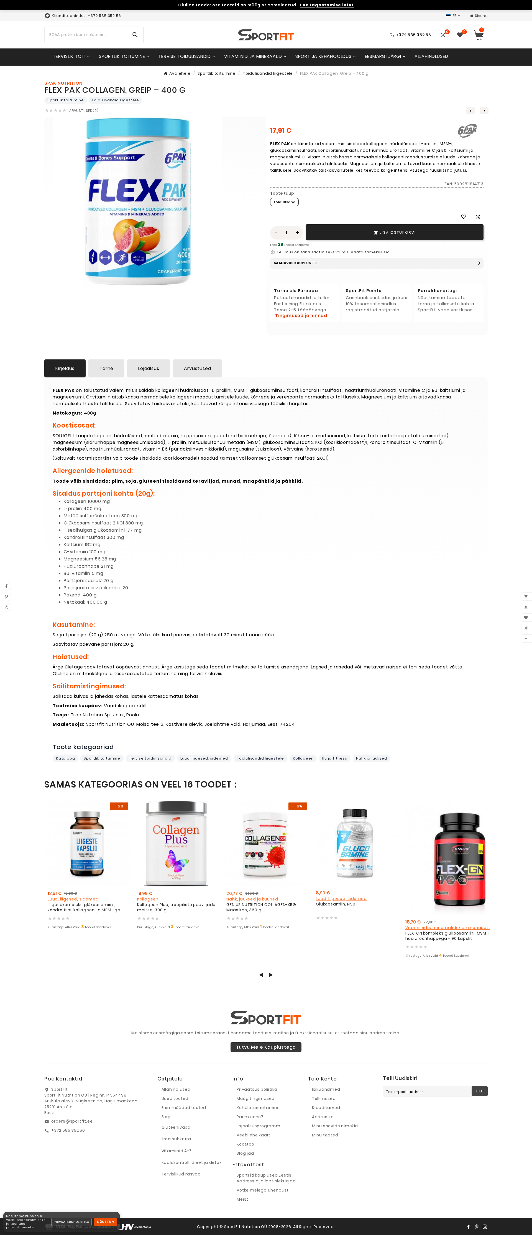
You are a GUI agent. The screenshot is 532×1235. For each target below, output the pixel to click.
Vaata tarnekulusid (370, 252)
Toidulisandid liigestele (115, 100)
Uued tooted (175, 1098)
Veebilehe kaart (253, 1135)
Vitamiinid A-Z (177, 1151)
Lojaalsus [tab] (148, 368)
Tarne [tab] (106, 368)
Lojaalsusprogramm (258, 1126)
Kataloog (65, 758)
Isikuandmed (326, 1089)
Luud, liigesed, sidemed (204, 758)
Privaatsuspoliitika (71, 1221)
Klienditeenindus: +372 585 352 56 (86, 15)
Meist (242, 1199)
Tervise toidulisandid (150, 758)
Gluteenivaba (176, 1127)
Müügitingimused (256, 1098)
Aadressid (323, 1117)
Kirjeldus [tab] (65, 368)
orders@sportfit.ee (72, 1121)
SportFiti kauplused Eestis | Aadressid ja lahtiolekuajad (266, 1178)
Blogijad (245, 1153)
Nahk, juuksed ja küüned (252, 899)
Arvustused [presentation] (197, 368)
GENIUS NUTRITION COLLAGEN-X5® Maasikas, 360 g (261, 907)
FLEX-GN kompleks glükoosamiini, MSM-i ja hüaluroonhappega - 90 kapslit (450, 936)
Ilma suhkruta (176, 1139)
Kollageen (303, 758)
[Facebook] (468, 1226)
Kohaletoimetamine (258, 1107)
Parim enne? (250, 1117)
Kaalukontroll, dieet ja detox (192, 1162)
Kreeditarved (326, 1107)
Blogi (167, 1117)
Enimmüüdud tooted (184, 1107)
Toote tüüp (282, 193)
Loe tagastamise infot (327, 5)
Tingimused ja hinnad (301, 315)
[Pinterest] (476, 1226)
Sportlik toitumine (65, 100)
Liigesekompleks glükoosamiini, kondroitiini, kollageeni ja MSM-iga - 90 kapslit (86, 907)
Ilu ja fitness (334, 758)
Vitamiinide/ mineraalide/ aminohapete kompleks (459, 927)
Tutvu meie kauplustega (266, 1047)
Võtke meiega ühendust (263, 1190)
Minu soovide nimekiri (335, 1126)
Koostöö (245, 1144)
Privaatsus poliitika (257, 1089)
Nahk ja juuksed (371, 758)
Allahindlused (176, 1089)
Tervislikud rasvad (181, 1174)
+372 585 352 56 (68, 1130)
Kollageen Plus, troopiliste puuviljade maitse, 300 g (176, 907)
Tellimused (324, 1098)
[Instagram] (484, 1226)
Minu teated (325, 1135)
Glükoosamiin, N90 (335, 904)
